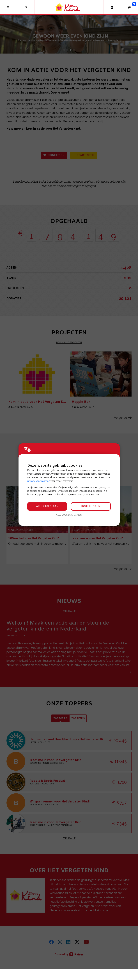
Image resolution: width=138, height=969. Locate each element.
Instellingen (90, 506)
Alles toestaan (47, 506)
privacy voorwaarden (38, 481)
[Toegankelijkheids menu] (134, 4)
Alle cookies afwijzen (69, 515)
